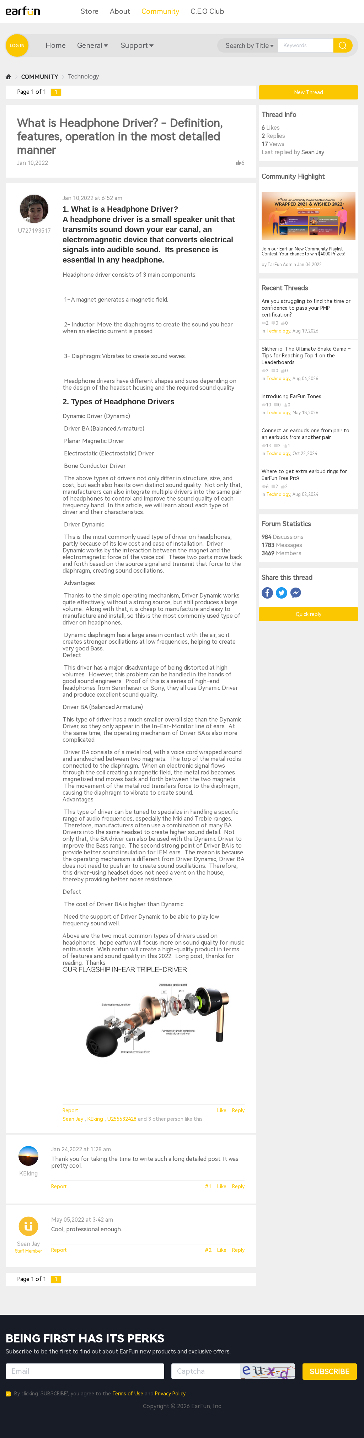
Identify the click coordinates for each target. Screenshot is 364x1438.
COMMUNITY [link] (39, 77)
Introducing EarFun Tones (291, 396)
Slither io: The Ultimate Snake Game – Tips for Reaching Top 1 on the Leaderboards (306, 355)
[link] (8, 77)
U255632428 (122, 1119)
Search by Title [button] (247, 45)
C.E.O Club (207, 11)
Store (89, 11)
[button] (56, 45)
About (120, 11)
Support (134, 45)
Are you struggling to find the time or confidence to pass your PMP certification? (306, 308)
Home (56, 45)
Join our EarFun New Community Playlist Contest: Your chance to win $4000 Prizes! (303, 251)
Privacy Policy (170, 1393)
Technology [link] (83, 76)
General (89, 45)
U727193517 (34, 230)
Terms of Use (127, 1393)
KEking (96, 1119)
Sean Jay (74, 1119)
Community (160, 11)
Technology (278, 331)
